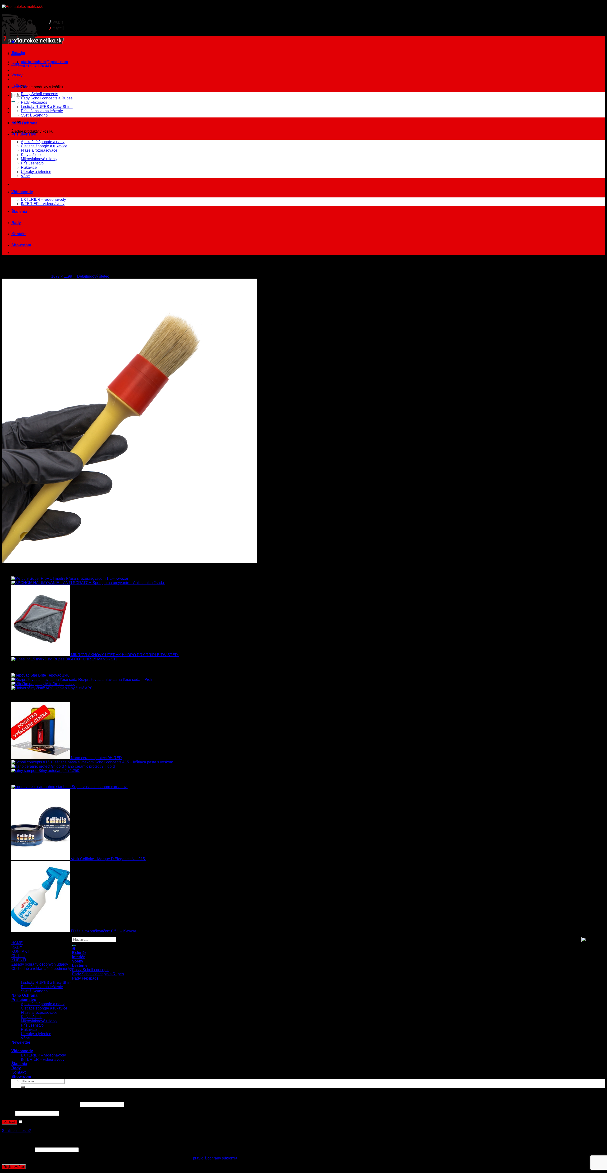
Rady (16, 223)
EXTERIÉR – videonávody (43, 199)
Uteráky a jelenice (36, 172)
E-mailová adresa (18, 1150)
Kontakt (18, 234)
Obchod (18, 956)
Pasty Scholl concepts (39, 94)
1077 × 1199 (61, 276)
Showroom (21, 245)
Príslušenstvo (23, 134)
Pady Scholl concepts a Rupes (47, 98)
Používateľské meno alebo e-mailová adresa (40, 1104)
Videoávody (22, 192)
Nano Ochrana (24, 123)
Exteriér (18, 53)
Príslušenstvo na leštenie (42, 111)
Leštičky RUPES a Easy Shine (47, 107)
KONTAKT (20, 951)
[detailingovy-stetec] (129, 562)
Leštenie (19, 86)
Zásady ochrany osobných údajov (39, 964)
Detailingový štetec (93, 276)
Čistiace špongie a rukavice (44, 146)
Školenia (19, 212)
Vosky (17, 75)
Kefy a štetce (31, 155)
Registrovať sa (14, 1166)
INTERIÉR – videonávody (42, 204)
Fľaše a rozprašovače (39, 150)
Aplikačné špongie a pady (42, 142)
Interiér (17, 64)
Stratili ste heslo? (16, 1131)
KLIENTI (18, 960)
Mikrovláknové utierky (39, 159)
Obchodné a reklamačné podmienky (41, 969)
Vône (25, 176)
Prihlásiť (9, 1122)
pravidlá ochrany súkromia (215, 1158)
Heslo (8, 1113)
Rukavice (29, 167)
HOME (17, 943)
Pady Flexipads (34, 102)
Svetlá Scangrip (34, 115)
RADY (16, 947)
